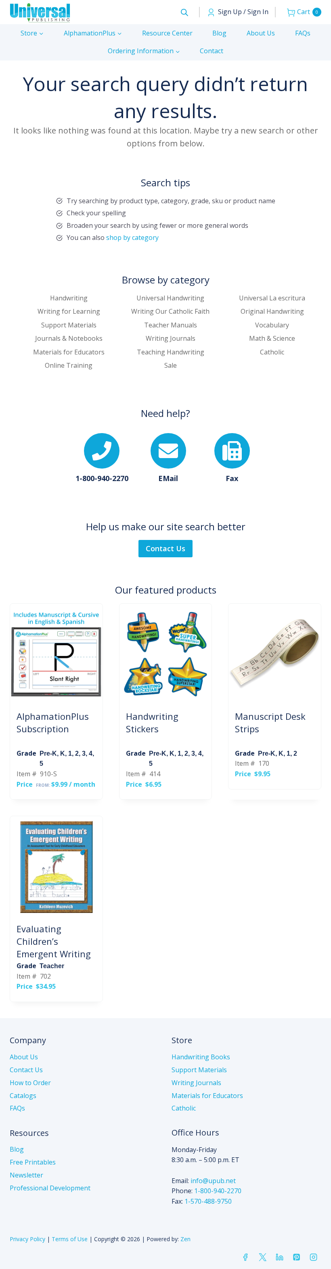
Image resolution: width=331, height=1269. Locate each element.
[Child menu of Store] (32, 33)
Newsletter (26, 1175)
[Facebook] (245, 1257)
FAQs (302, 33)
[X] (262, 1257)
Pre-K (48, 753)
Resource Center (167, 33)
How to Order (30, 1082)
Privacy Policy (27, 1239)
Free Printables (33, 1162)
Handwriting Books (201, 1056)
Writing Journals (196, 1082)
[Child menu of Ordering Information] (144, 51)
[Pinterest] (296, 1257)
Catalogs (23, 1095)
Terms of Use (70, 1239)
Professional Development (50, 1188)
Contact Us (26, 1069)
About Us (261, 33)
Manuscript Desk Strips (270, 722)
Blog (219, 33)
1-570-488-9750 (208, 1201)
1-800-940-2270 (217, 1190)
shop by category (132, 237)
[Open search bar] (184, 12)
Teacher (52, 966)
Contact (211, 50)
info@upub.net (213, 1180)
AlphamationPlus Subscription (53, 722)
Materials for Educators (207, 1095)
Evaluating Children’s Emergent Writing (54, 941)
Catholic (184, 1108)
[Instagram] (313, 1257)
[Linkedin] (279, 1257)
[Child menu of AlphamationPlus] (93, 33)
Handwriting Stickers (152, 722)
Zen (185, 1239)
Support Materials (199, 1069)
